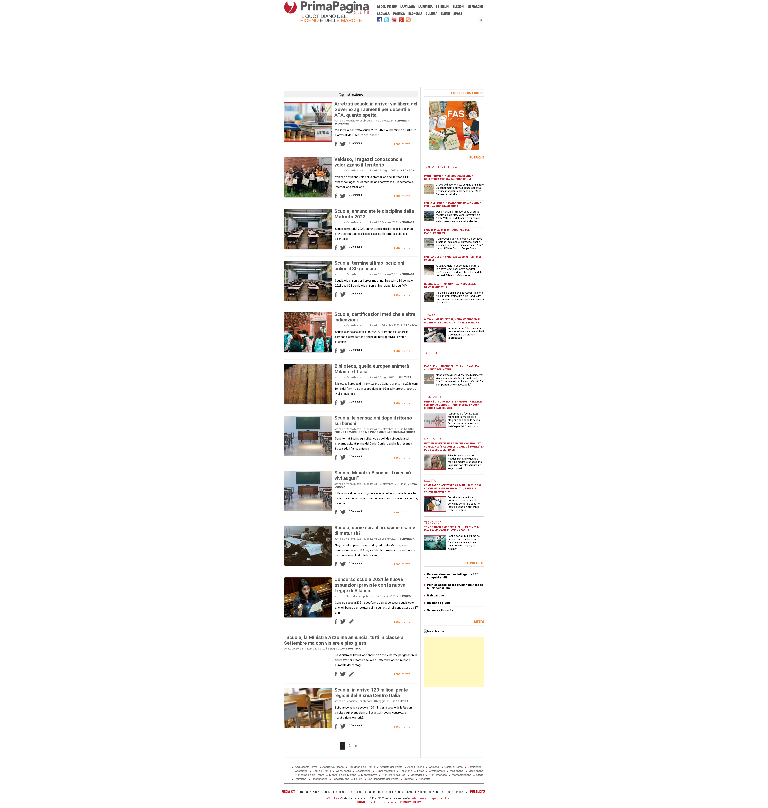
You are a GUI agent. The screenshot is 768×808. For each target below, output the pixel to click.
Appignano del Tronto (362, 766)
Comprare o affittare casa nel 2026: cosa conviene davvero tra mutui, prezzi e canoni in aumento (452, 488)
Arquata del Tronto (391, 766)
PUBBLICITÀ (477, 792)
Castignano (475, 766)
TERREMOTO (432, 397)
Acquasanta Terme (306, 766)
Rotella (358, 778)
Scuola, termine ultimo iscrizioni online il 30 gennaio (369, 265)
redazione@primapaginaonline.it (431, 798)
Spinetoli (408, 778)
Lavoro (405, 596)
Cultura (431, 14)
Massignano (475, 770)
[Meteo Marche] (434, 631)
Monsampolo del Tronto (309, 774)
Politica (399, 14)
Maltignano (456, 770)
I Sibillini (442, 6)
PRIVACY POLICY (410, 802)
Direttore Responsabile (383, 802)
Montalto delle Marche (342, 774)
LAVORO (429, 315)
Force (420, 770)
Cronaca (383, 14)
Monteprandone (461, 774)
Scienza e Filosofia (440, 610)
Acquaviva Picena (333, 766)
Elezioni (458, 6)
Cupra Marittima (385, 770)
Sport (457, 14)
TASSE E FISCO (434, 353)
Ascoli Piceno (387, 6)
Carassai (434, 766)
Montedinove (369, 774)
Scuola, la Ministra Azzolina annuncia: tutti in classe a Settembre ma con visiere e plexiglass (343, 640)
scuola (384, 432)
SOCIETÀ (430, 481)
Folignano (406, 770)
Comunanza (343, 770)
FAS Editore (332, 798)
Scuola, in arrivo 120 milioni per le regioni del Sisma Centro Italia (371, 692)
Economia (415, 14)
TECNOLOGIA (432, 522)
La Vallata (407, 6)
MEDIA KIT (288, 792)
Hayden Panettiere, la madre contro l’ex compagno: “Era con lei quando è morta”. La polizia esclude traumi (454, 446)
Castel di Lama (453, 766)
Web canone (435, 595)
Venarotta (424, 778)
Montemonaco (438, 774)
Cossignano (363, 770)
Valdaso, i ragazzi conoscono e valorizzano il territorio (368, 162)
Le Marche (475, 6)
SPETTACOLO (433, 439)
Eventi (445, 14)
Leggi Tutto (402, 144)
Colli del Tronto (322, 770)
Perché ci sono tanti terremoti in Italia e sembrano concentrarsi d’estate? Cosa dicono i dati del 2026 (453, 405)
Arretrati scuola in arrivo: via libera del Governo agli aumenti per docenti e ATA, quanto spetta (375, 109)
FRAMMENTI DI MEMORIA (440, 167)
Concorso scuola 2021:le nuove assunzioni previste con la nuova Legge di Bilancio (369, 585)
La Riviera (425, 6)
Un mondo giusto (439, 602)
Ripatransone (319, 778)
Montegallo (417, 774)
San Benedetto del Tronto (382, 778)
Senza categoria (403, 432)
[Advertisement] (384, 55)
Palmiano (300, 778)
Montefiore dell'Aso (393, 774)
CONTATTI (361, 802)
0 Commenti (355, 143)
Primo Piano (370, 432)
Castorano (301, 770)
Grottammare (437, 770)
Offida (479, 774)
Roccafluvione (340, 778)
